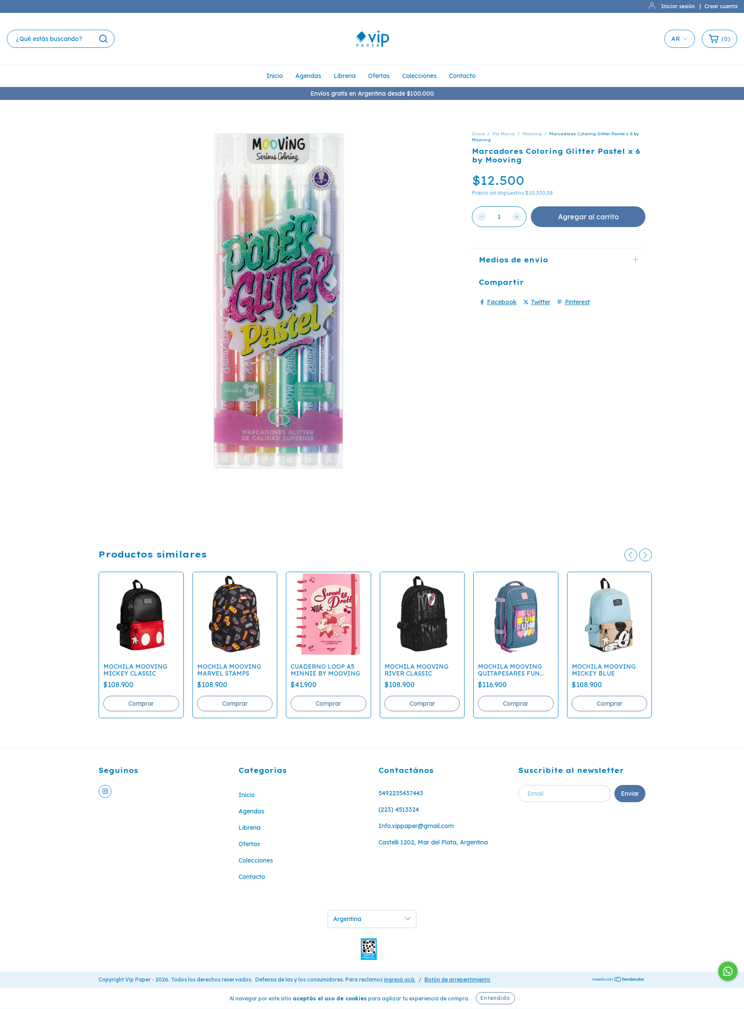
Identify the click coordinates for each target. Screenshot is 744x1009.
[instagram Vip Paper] (105, 791)
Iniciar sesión (678, 6)
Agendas (308, 76)
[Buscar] (103, 39)
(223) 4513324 (398, 809)
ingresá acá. (399, 979)
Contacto (462, 76)
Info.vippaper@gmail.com (416, 826)
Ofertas (379, 76)
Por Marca (504, 134)
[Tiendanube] (618, 980)
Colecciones (419, 76)
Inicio (275, 76)
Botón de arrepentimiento (457, 979)
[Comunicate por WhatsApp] (728, 971)
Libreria (345, 76)
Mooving (532, 134)
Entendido (495, 998)
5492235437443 (400, 793)
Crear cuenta (721, 6)
